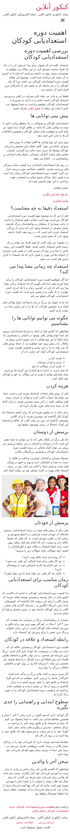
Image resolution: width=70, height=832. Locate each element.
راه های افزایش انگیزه (55, 194)
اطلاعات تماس (24, 822)
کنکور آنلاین (52, 7)
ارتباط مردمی (46, 822)
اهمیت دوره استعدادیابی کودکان (34, 806)
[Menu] (63, 20)
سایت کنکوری (60, 200)
